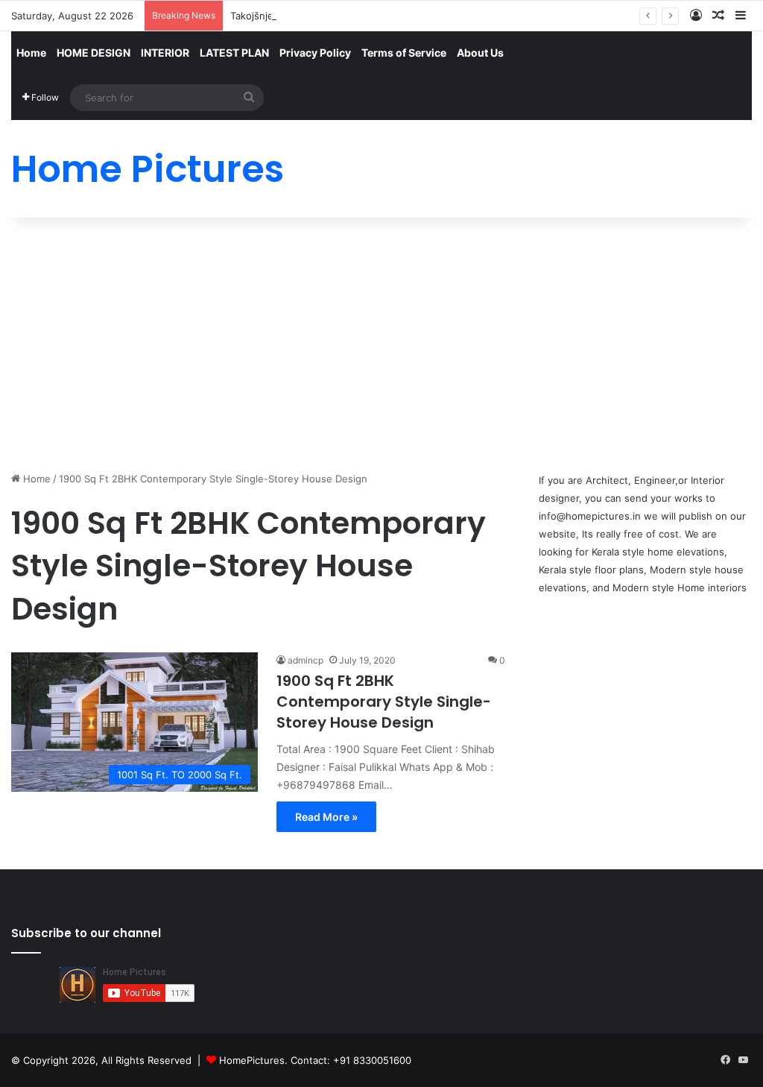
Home (31, 52)
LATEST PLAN (234, 52)
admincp (305, 660)
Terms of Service (403, 52)
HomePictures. (255, 1060)
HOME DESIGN (93, 52)
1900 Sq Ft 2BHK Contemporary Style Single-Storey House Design (383, 701)
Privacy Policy (315, 52)
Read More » (326, 816)
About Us (480, 52)
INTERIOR (165, 52)
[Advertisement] (381, 344)
